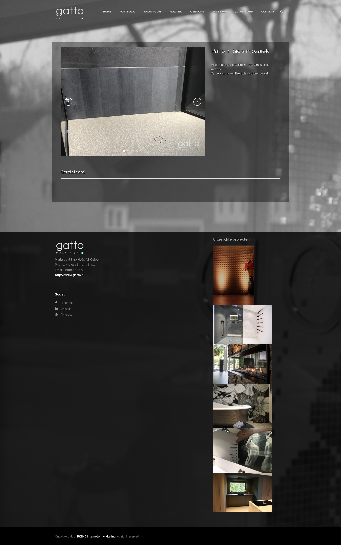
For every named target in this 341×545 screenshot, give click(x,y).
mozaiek (176, 11)
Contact (267, 11)
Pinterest (66, 314)
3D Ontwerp (244, 11)
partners (219, 11)
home (107, 11)
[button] (68, 102)
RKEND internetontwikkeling (96, 536)
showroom (152, 11)
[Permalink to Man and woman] (242, 450)
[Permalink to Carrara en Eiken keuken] (242, 492)
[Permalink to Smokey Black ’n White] (242, 324)
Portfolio (127, 11)
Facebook (66, 302)
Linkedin (65, 308)
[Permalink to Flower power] (242, 405)
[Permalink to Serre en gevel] (242, 363)
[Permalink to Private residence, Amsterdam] (233, 275)
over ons (197, 11)
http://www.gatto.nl (69, 275)
